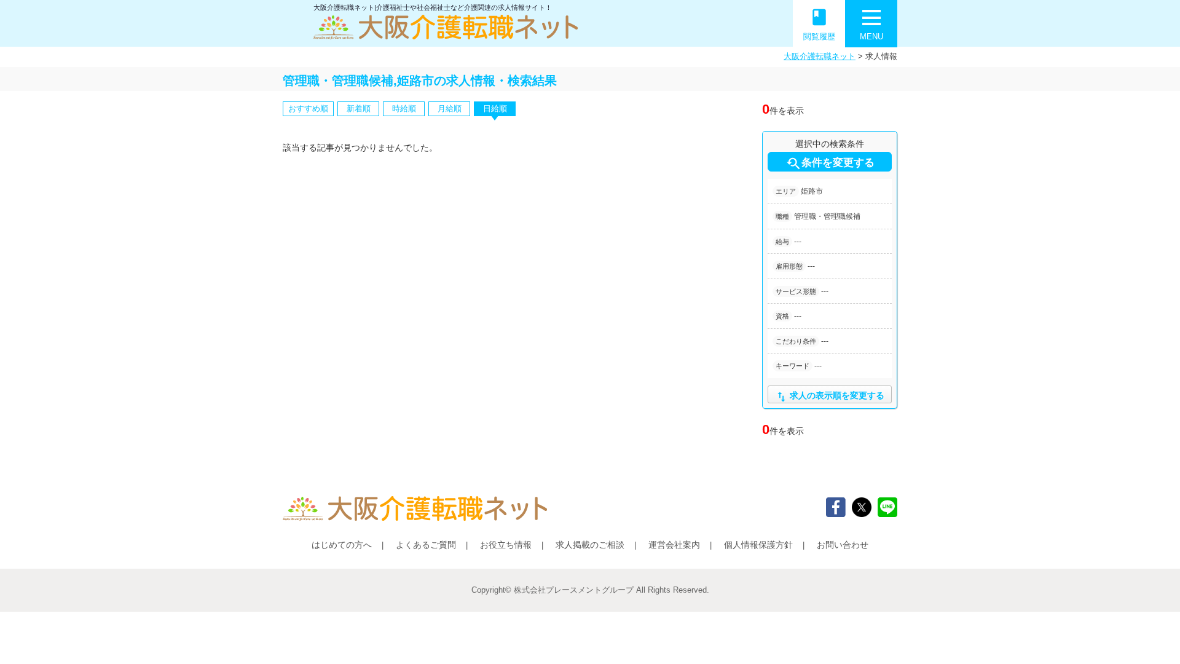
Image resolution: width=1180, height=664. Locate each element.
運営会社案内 (674, 545)
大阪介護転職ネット (820, 56)
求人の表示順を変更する (829, 396)
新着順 (359, 108)
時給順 (404, 108)
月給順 (450, 108)
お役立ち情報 (506, 545)
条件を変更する (830, 164)
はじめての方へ (342, 545)
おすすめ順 (308, 108)
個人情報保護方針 (758, 545)
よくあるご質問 (426, 545)
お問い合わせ (842, 545)
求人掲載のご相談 (590, 545)
